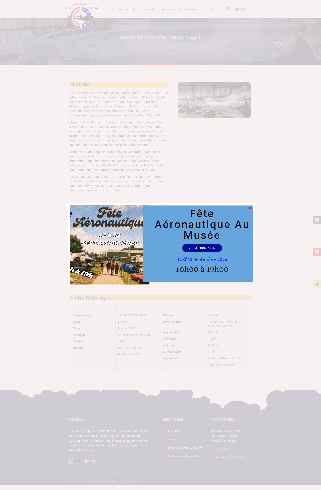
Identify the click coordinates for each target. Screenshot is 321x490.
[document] (160, 245)
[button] (250, 208)
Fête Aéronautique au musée (202, 224)
